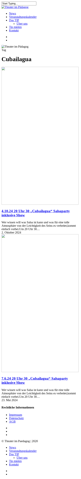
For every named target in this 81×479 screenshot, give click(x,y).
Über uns (22, 457)
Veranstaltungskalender (23, 450)
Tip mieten (15, 461)
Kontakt (14, 464)
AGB (12, 421)
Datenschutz (16, 418)
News (12, 447)
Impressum (15, 414)
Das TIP (14, 454)
